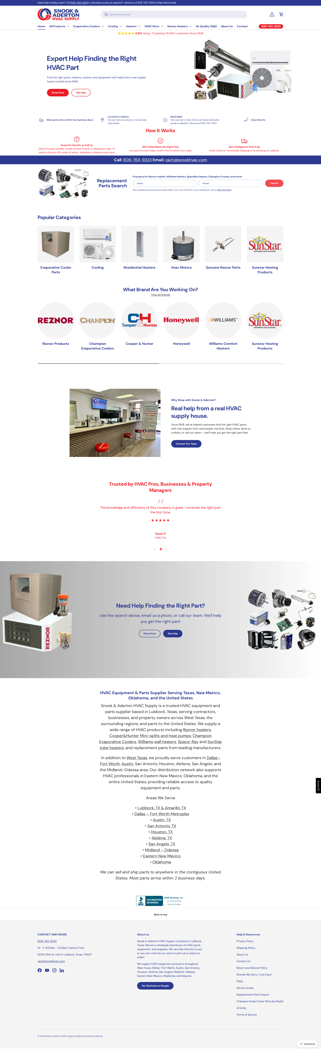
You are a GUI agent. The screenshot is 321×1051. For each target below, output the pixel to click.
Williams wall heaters (157, 741)
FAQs (240, 981)
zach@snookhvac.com (186, 159)
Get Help (81, 92)
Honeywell (181, 343)
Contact (242, 26)
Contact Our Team (186, 443)
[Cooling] (98, 244)
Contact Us (243, 961)
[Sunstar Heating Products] (265, 244)
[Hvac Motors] (181, 244)
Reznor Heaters (177, 26)
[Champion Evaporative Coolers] (98, 320)
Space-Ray (188, 741)
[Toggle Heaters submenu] (139, 26)
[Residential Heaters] (140, 244)
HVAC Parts (152, 26)
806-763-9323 (79, 2)
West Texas (137, 757)
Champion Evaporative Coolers (97, 346)
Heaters (131, 26)
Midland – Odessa (162, 850)
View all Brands (160, 295)
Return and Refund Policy (252, 968)
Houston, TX (162, 831)
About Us (227, 26)
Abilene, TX (162, 837)
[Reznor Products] (56, 320)
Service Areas (245, 988)
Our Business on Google (155, 985)
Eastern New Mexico (162, 856)
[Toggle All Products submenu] (68, 26)
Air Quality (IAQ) (206, 26)
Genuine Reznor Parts (223, 267)
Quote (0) (318, 786)
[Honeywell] (181, 320)
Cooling (113, 26)
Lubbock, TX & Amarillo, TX (162, 807)
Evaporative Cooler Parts (55, 269)
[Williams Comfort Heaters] (223, 320)
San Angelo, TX (161, 844)
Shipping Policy (246, 948)
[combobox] (174, 14)
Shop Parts (58, 92)
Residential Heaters (139, 267)
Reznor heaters (197, 729)
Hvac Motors (181, 267)
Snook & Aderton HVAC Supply (59, 1036)
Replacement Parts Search (253, 994)
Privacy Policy (245, 941)
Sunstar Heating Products (265, 269)
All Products (57, 26)
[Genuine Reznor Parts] (223, 244)
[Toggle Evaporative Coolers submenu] (103, 26)
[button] (281, 14)
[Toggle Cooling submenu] (121, 26)
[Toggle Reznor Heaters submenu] (190, 26)
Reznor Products (55, 343)
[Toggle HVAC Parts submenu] (162, 26)
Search (274, 183)
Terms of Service (247, 1014)
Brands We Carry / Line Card (254, 974)
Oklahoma (161, 862)
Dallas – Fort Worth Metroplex (161, 813)
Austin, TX (162, 819)
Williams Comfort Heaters (223, 346)
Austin (127, 763)
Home (41, 26)
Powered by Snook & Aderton (89, 1036)
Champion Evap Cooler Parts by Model (260, 1001)
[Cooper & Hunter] (140, 320)
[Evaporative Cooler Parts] (56, 244)
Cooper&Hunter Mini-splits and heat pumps (150, 735)
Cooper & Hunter (139, 343)
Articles (241, 1008)
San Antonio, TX (161, 825)
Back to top (160, 914)
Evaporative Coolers (86, 26)
